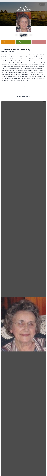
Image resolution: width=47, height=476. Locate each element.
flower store (34, 86)
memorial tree (16, 86)
